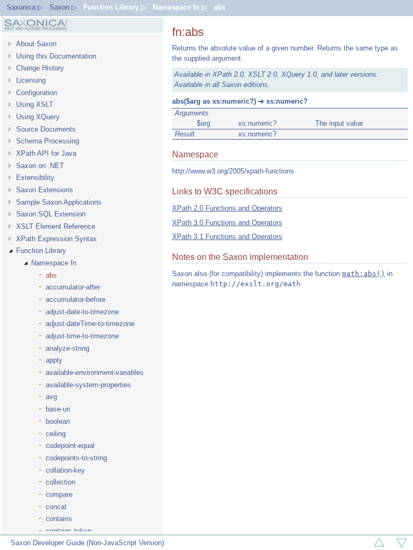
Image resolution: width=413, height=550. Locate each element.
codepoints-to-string (76, 458)
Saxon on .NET (40, 166)
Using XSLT (34, 104)
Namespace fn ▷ (180, 7)
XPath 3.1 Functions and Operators (227, 237)
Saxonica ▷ (24, 7)
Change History (40, 68)
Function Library (41, 251)
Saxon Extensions (44, 190)
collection (60, 482)
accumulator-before (75, 299)
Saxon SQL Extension (51, 214)
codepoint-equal (70, 446)
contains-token (68, 531)
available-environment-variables (95, 372)
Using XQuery (38, 117)
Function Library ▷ (114, 7)
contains (59, 519)
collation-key (65, 470)
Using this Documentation (56, 56)
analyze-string (67, 348)
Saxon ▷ (63, 7)
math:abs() (363, 274)
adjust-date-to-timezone (82, 312)
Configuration (36, 93)
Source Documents (46, 129)
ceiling (56, 434)
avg (51, 397)
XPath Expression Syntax (56, 239)
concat (56, 507)
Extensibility (35, 177)
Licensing (31, 80)
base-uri (58, 409)
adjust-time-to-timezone (82, 336)
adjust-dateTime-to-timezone (90, 324)
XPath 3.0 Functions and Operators (227, 223)
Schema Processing (47, 141)
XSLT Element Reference (55, 226)
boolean (58, 421)
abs (219, 7)
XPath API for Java (46, 153)
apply (54, 360)
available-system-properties (88, 385)
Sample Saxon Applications (59, 202)
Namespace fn (53, 263)
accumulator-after (73, 287)
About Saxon (36, 44)
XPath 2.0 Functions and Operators (227, 208)
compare (59, 494)
